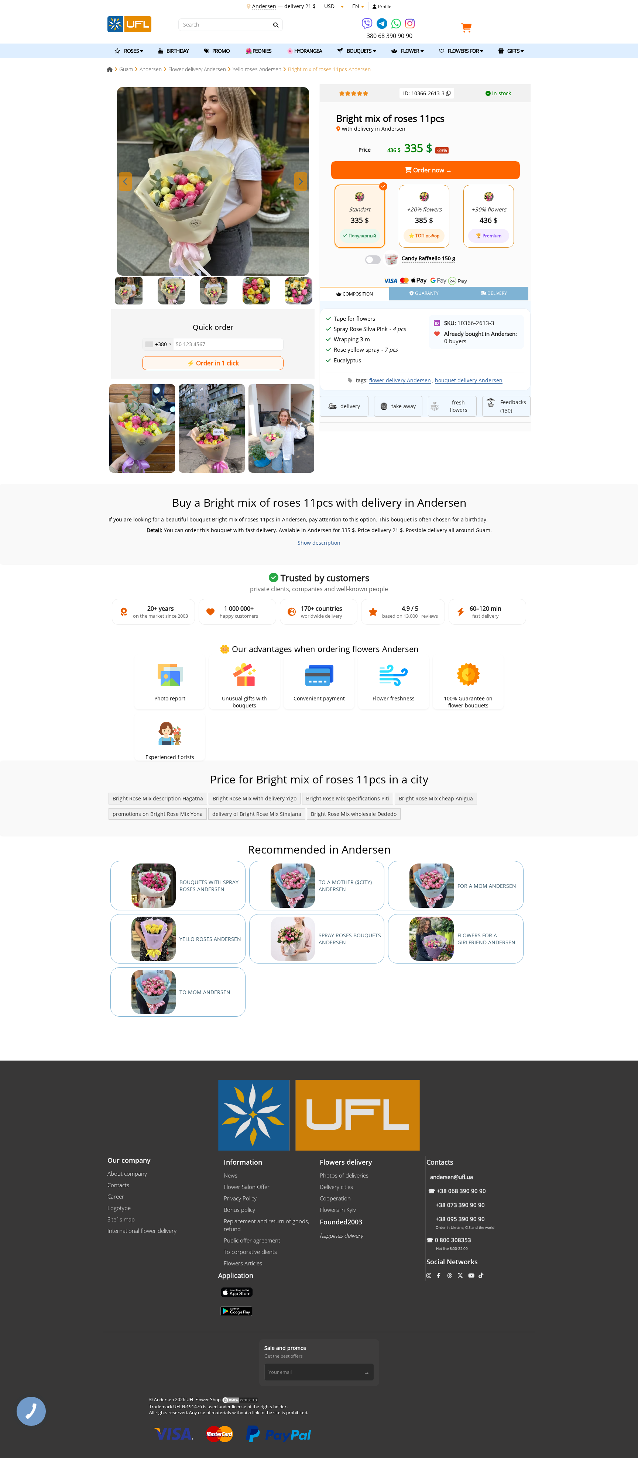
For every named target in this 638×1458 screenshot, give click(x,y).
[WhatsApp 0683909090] (396, 26)
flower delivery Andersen (400, 380)
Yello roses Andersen (210, 938)
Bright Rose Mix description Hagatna (158, 798)
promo (220, 50)
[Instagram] (410, 26)
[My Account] (375, 6)
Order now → (432, 170)
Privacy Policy (240, 1198)
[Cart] (468, 29)
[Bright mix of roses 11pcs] (142, 428)
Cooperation (335, 1198)
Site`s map (121, 1219)
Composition (357, 294)
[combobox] (158, 344)
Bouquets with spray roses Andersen (209, 886)
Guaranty (426, 293)
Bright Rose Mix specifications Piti (347, 798)
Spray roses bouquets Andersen (350, 939)
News (230, 1175)
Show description (319, 542)
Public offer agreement (252, 1240)
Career (115, 1196)
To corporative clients (250, 1251)
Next (301, 181)
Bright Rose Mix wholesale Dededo (354, 813)
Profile (384, 6)
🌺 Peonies (259, 50)
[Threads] (450, 1275)
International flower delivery (141, 1230)
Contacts (118, 1185)
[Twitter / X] (460, 1275)
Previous (125, 181)
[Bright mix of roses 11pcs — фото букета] (213, 181)
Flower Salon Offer (247, 1186)
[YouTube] (472, 1275)
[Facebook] (439, 1275)
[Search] (275, 25)
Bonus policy (239, 1209)
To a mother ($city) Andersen (345, 886)
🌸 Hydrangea (304, 50)
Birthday (177, 50)
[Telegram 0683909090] (382, 26)
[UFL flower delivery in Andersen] (129, 23)
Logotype (119, 1207)
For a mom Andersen (486, 885)
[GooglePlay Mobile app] (237, 1310)
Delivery (496, 293)
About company (127, 1173)
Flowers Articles (243, 1263)
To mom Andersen (204, 992)
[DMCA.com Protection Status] (240, 1399)
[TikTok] (481, 1275)
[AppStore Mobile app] (237, 1291)
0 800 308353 (453, 1240)
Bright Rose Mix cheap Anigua (436, 798)
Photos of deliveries (344, 1175)
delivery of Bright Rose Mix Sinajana (256, 813)
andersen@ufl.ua (451, 1176)
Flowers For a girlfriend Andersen (486, 939)
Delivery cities (336, 1186)
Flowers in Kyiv (338, 1209)
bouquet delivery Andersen (468, 380)
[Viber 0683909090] (367, 26)
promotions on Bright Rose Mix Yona (158, 813)
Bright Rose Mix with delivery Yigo (254, 798)
